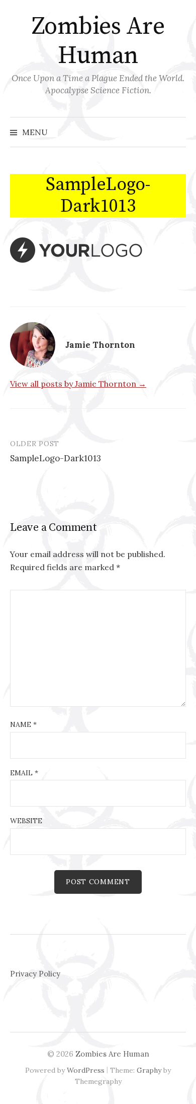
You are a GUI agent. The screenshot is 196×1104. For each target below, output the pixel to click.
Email (24, 772)
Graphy (149, 1070)
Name (23, 724)
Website (26, 820)
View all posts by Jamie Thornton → (78, 384)
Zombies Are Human (98, 41)
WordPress (86, 1070)
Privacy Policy (35, 973)
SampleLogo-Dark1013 (55, 458)
